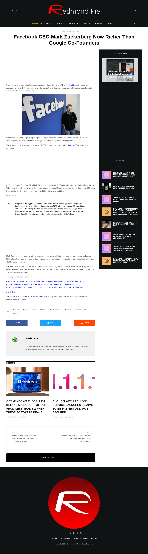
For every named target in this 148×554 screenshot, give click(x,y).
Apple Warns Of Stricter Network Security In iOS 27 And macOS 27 (124, 236)
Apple (49, 24)
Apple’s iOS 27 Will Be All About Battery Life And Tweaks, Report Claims (124, 248)
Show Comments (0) (49, 457)
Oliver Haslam (11, 417)
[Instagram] (20, 10)
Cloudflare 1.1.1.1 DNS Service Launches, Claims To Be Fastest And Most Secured (73, 407)
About (54, 538)
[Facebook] (12, 10)
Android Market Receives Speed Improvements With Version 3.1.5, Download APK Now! (24, 437)
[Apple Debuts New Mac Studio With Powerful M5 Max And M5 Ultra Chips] (120, 70)
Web (15, 313)
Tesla (87, 24)
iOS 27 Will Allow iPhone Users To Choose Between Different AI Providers (124, 175)
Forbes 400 (72, 145)
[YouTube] (24, 10)
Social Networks (81, 309)
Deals (111, 24)
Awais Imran (66, 31)
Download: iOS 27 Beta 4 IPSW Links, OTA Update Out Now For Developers (125, 261)
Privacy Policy (80, 538)
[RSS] (130, 24)
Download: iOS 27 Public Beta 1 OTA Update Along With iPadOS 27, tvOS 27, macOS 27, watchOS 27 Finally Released (125, 211)
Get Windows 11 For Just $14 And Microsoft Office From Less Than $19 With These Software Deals (26, 407)
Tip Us (94, 538)
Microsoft (74, 24)
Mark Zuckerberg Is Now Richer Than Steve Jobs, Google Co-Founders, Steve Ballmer (41, 284)
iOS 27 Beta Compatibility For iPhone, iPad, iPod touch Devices (125, 224)
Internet (43, 309)
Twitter (24, 297)
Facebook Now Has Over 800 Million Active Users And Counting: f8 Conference (76, 437)
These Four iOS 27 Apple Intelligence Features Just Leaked (125, 199)
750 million (72, 85)
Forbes (26, 309)
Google (60, 24)
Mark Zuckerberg (56, 309)
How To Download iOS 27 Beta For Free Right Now (123, 187)
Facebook (17, 309)
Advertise (65, 538)
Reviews (99, 24)
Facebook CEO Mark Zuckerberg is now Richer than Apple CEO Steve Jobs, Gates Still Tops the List (46, 281)
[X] (16, 10)
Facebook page (41, 297)
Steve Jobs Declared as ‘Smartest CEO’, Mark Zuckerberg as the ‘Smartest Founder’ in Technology (45, 287)
